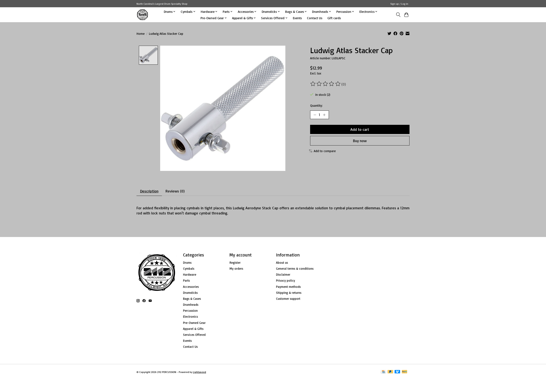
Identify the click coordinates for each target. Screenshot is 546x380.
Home (140, 34)
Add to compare (325, 151)
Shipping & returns (288, 293)
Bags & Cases (192, 299)
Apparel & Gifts (193, 329)
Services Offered (194, 335)
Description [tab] (149, 191)
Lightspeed (199, 372)
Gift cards (334, 18)
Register (235, 263)
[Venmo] (397, 372)
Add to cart (359, 129)
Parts (186, 280)
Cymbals (188, 268)
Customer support (288, 299)
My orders (236, 268)
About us (282, 263)
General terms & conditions (295, 268)
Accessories (191, 287)
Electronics (190, 316)
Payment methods (288, 287)
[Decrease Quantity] (315, 115)
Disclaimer (283, 274)
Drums (187, 263)
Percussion (190, 311)
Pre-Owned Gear (194, 323)
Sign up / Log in (399, 3)
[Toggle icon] (398, 15)
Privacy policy (285, 280)
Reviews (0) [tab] (175, 191)
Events (297, 18)
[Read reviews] (325, 84)
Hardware (189, 274)
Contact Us (314, 18)
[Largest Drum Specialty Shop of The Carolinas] (142, 14)
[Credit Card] (383, 372)
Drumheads (190, 305)
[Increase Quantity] (324, 115)
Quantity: (316, 105)
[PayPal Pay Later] (390, 372)
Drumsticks (190, 293)
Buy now (360, 140)
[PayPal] (404, 372)
